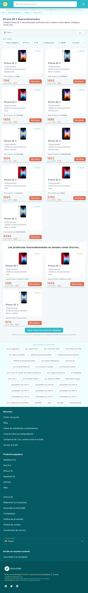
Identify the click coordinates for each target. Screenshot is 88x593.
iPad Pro (7, 465)
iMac (6, 487)
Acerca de (8, 497)
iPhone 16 (8, 471)
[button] (81, 33)
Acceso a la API (11, 445)
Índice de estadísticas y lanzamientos (21, 428)
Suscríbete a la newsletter (16, 557)
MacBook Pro (10, 460)
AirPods (7, 482)
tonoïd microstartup (11, 577)
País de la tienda (10, 538)
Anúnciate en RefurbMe (14, 508)
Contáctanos (9, 513)
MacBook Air (9, 476)
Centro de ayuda (11, 417)
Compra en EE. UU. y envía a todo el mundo (23, 439)
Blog (6, 423)
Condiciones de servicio (15, 530)
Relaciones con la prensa (15, 502)
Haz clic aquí (52, 9)
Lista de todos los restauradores (18, 434)
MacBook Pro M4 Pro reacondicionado (28, 574)
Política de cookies (12, 525)
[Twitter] (11, 586)
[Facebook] (6, 586)
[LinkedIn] (17, 586)
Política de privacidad (13, 519)
